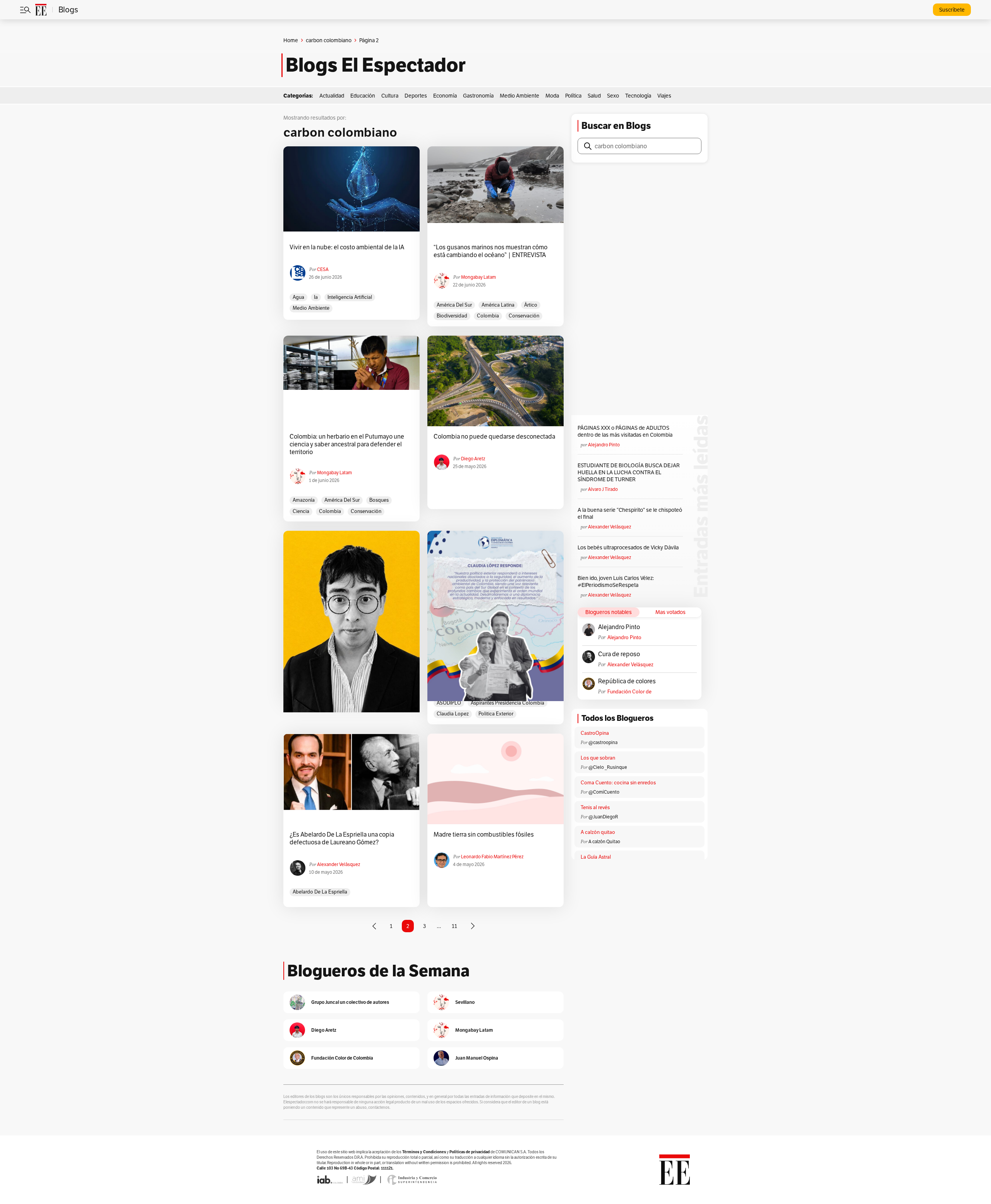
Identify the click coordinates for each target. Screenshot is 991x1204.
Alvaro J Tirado (603, 489)
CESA (323, 269)
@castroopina (602, 742)
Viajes (664, 95)
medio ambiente (311, 308)
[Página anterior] (374, 926)
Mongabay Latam (478, 277)
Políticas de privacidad (469, 1151)
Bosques (379, 500)
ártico (530, 305)
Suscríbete (952, 9)
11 (454, 926)
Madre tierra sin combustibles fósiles (484, 835)
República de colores (627, 681)
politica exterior (495, 713)
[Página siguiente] (472, 926)
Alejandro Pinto (604, 445)
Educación (362, 95)
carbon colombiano (328, 40)
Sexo (613, 95)
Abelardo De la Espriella (320, 891)
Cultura (389, 95)
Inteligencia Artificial (349, 297)
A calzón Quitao (604, 841)
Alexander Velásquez (338, 864)
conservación (524, 315)
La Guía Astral (596, 857)
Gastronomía (478, 95)
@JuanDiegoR (603, 817)
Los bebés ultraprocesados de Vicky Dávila (629, 547)
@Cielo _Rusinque (607, 767)
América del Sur (454, 305)
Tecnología (638, 95)
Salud (594, 95)
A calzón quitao (598, 832)
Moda (552, 95)
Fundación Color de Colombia (629, 691)
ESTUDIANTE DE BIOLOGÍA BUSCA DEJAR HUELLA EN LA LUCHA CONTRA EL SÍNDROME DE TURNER (629, 472)
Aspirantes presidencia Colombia (507, 703)
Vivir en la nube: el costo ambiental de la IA (347, 247)
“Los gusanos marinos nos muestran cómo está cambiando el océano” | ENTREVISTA (490, 251)
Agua (298, 297)
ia (316, 297)
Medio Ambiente (519, 95)
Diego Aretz (473, 458)
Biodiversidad (452, 315)
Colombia (488, 315)
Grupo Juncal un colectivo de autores (350, 1002)
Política (573, 95)
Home (290, 40)
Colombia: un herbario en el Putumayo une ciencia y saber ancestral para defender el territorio (347, 444)
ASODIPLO (449, 703)
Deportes (416, 95)
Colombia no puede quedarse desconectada (494, 437)
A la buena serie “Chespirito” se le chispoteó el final (630, 513)
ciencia (301, 511)
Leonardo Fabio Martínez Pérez (492, 856)
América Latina (498, 305)
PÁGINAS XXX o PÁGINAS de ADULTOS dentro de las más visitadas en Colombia (625, 431)
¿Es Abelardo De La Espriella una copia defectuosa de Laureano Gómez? (342, 838)
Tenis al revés (595, 807)
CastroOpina (595, 733)
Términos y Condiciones (424, 1151)
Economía (445, 95)
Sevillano (465, 1002)
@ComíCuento (603, 792)
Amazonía (304, 500)
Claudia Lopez (453, 713)
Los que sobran (598, 758)
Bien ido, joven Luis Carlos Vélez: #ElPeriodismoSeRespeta (616, 581)
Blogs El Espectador (376, 65)
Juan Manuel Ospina (476, 1058)
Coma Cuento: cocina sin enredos (618, 782)
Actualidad (331, 95)
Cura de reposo (619, 654)
